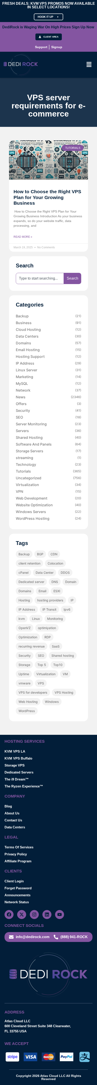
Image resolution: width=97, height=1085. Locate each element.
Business (48, 323)
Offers (48, 403)
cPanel (23, 572)
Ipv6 (67, 609)
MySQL (48, 383)
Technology (48, 464)
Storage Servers (48, 451)
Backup (48, 316)
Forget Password (18, 888)
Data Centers (48, 336)
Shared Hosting (48, 437)
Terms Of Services (19, 847)
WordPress (26, 711)
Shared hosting (62, 655)
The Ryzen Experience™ (24, 786)
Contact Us (13, 820)
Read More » (23, 236)
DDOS (65, 572)
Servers (48, 430)
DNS (54, 582)
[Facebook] (9, 914)
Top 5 (41, 665)
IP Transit (49, 609)
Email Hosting (48, 349)
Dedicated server (31, 582)
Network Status (17, 902)
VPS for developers (32, 692)
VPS (41, 683)
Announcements (17, 895)
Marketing (48, 376)
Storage (24, 665)
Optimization (27, 637)
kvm (21, 619)
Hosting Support (48, 356)
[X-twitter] (21, 914)
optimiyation (47, 628)
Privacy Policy (16, 854)
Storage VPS (15, 765)
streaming (48, 457)
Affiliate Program (18, 861)
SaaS (56, 646)
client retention (29, 563)
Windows (52, 702)
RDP (47, 637)
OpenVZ (24, 628)
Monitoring (55, 619)
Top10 (57, 665)
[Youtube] (59, 914)
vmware (24, 683)
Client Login (14, 881)
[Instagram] (34, 914)
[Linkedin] (46, 914)
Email (42, 591)
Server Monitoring (48, 424)
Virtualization (48, 484)
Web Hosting (28, 702)
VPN (48, 491)
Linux (36, 619)
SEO (48, 417)
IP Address (48, 363)
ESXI (56, 591)
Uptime (23, 674)
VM (65, 674)
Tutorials (48, 471)
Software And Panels (48, 444)
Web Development (48, 498)
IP (72, 600)
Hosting (24, 600)
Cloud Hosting (48, 329)
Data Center (44, 572)
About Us (12, 813)
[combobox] (40, 278)
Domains (48, 343)
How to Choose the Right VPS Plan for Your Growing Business (47, 197)
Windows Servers (48, 511)
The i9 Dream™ (17, 779)
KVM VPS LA (15, 751)
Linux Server (48, 370)
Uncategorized (48, 478)
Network (48, 390)
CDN (54, 554)
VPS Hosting (64, 692)
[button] (89, 65)
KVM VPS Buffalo (18, 758)
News (48, 397)
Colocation (55, 563)
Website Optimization (48, 505)
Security (48, 410)
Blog (8, 806)
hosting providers (50, 600)
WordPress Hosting (48, 518)
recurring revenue (31, 646)
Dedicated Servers (19, 772)
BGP (40, 554)
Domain (70, 582)
